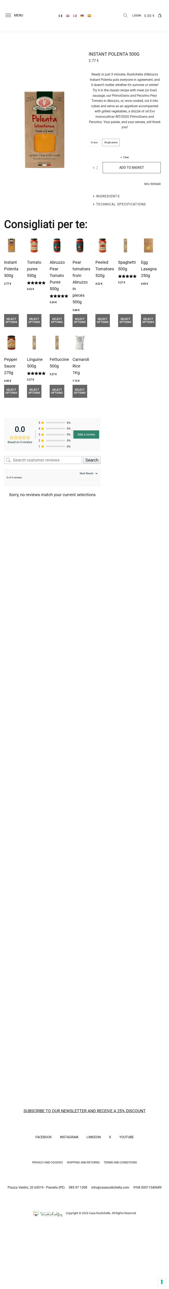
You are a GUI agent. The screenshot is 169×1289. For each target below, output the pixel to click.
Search (91, 460)
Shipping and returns (83, 1162)
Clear (126, 157)
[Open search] (125, 15)
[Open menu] (8, 15)
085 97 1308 (78, 1187)
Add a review (86, 434)
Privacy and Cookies (47, 1162)
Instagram (69, 1137)
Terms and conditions (120, 1162)
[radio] (94, 142)
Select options (11, 320)
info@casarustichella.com (110, 1187)
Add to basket (131, 168)
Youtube (126, 1137)
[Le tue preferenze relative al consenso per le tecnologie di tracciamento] (162, 1282)
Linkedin (94, 1137)
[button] (16, 15)
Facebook (43, 1137)
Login (136, 15)
